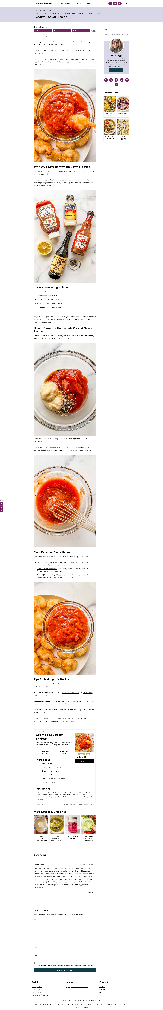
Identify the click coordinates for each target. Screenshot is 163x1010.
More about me (115, 70)
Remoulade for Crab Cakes (47, 569)
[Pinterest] (115, 3)
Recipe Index (65, 3)
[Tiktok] (122, 80)
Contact (102, 987)
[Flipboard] (116, 84)
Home (37, 10)
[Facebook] (120, 3)
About (95, 3)
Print (84, 761)
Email (36, 955)
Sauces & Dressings (45, 10)
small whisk (66, 701)
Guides (87, 3)
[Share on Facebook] (1, 504)
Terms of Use (36, 992)
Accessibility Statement (40, 995)
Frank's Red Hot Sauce (70, 692)
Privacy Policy (37, 987)
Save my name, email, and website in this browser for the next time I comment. (65, 966)
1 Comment (97, 13)
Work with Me (104, 989)
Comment (38, 919)
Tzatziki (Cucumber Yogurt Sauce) (49, 575)
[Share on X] (1, 507)
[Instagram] (110, 3)
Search (106, 29)
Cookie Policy (36, 989)
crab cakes (79, 62)
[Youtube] (127, 80)
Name (36, 948)
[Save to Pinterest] (1, 510)
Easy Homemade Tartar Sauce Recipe (51, 562)
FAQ (100, 992)
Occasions (78, 3)
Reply (90, 892)
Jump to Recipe (42, 37)
